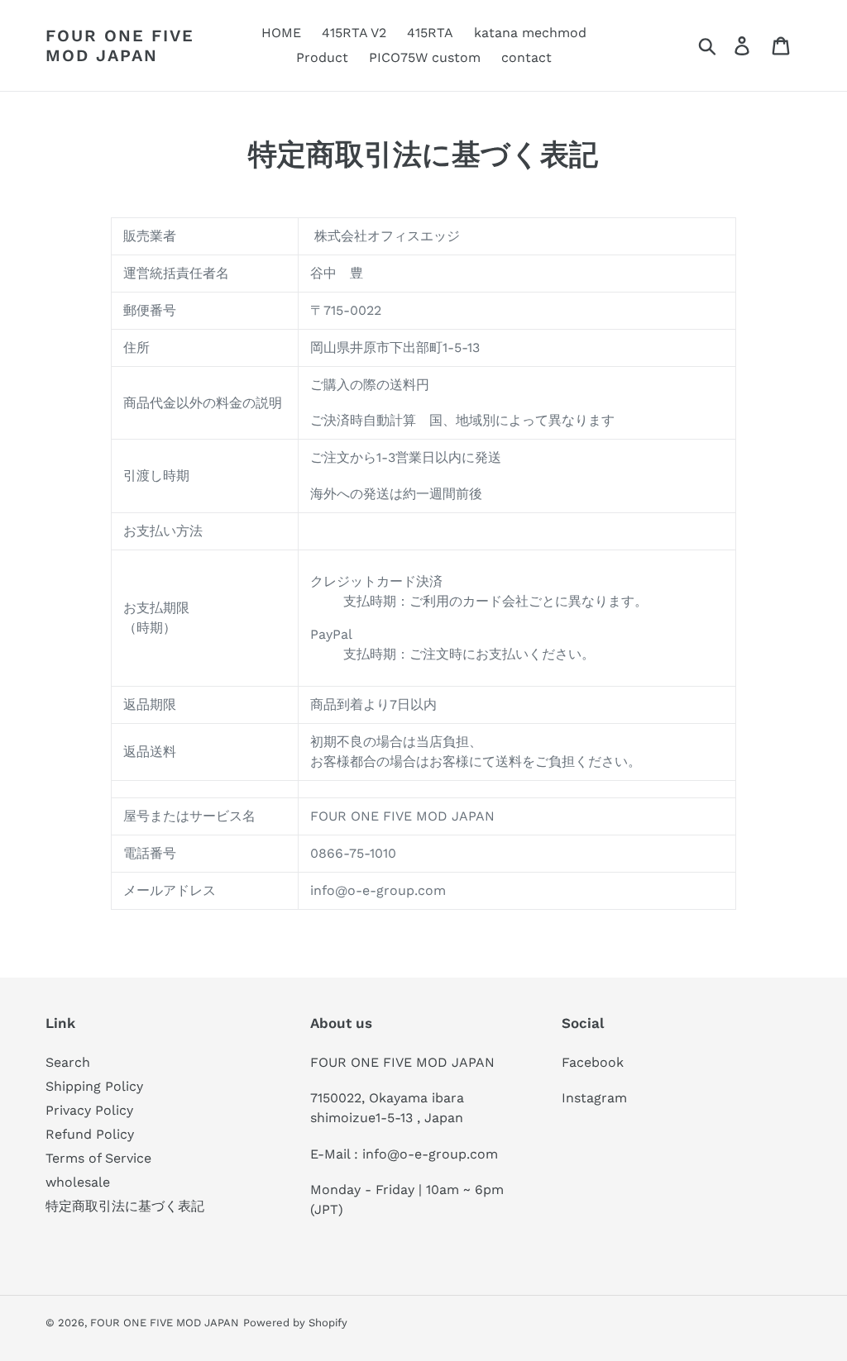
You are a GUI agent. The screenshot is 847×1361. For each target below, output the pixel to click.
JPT (326, 1209)
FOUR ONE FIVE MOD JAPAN (119, 45)
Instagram (594, 1098)
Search (67, 1062)
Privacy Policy (89, 1110)
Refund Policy (89, 1134)
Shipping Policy (94, 1086)
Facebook (593, 1062)
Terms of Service (98, 1158)
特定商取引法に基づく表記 (124, 1206)
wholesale (77, 1182)
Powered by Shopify (295, 1322)
